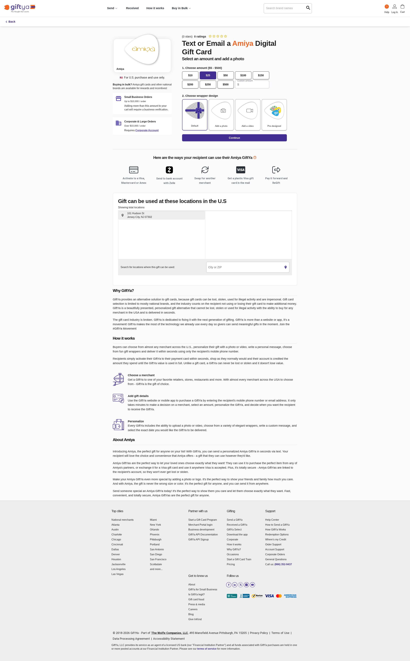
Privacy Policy (259, 633)
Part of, (194, 633)
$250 (208, 84)
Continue (234, 137)
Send (110, 8)
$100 (243, 75)
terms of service (207, 648)
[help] (255, 158)
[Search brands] (308, 8)
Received (132, 8)
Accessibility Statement (169, 638)
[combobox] (244, 267)
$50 (225, 75)
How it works (155, 8)
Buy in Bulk (180, 8)
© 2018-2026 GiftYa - (126, 633)
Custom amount (245, 80)
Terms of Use (280, 633)
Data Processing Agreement (131, 638)
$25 (208, 75)
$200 (190, 84)
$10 (190, 75)
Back (11, 21)
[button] (161, 215)
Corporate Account (147, 130)
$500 (226, 84)
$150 (261, 75)
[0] (402, 6)
